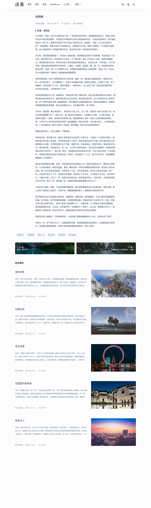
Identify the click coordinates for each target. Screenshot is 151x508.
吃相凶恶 (20, 309)
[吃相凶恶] (113, 321)
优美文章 (20, 235)
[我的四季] (113, 283)
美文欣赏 (51, 235)
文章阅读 (30, 235)
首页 (29, 4)
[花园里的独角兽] (113, 395)
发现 (77, 4)
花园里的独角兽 (23, 383)
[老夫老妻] (113, 358)
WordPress (55, 4)
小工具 (66, 4)
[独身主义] (113, 432)
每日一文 (41, 235)
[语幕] (19, 4)
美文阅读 (41, 23)
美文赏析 (62, 235)
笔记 (44, 4)
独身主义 (20, 420)
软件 (37, 4)
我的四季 (20, 272)
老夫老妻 (20, 346)
